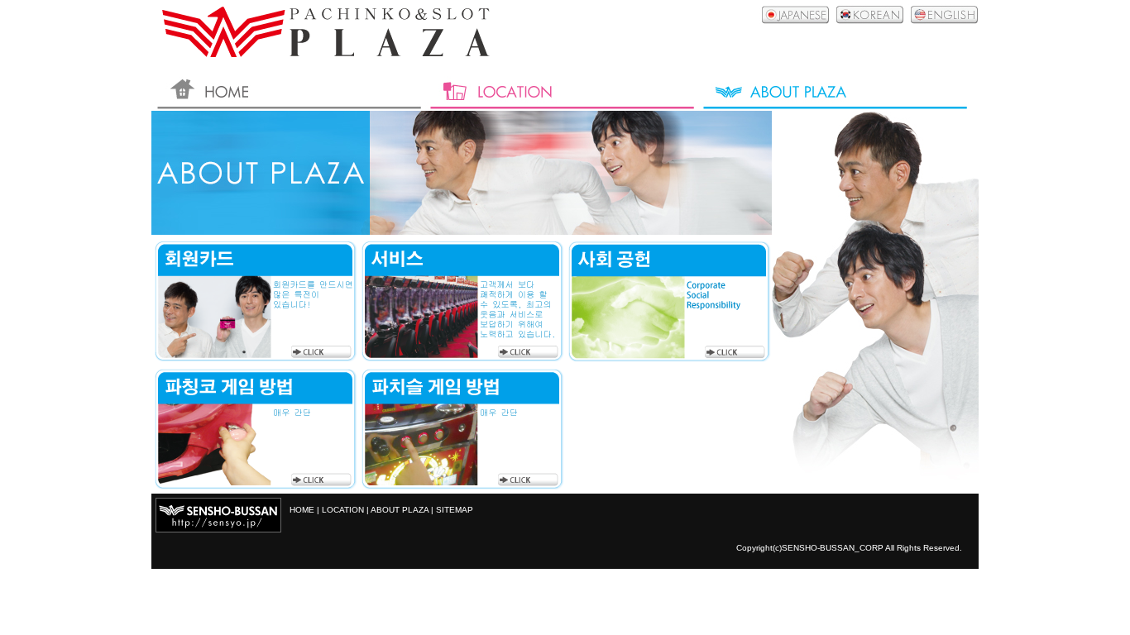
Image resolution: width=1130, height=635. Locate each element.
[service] (461, 358)
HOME (302, 509)
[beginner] (254, 485)
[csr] (668, 358)
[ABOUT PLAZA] (833, 90)
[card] (254, 358)
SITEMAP (454, 509)
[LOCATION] (560, 90)
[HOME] (287, 90)
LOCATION (343, 509)
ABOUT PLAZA (400, 509)
